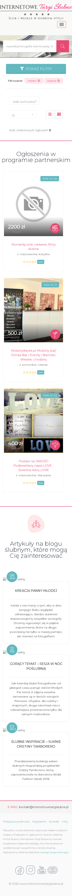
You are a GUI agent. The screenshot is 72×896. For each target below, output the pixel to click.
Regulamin (39, 821)
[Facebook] (20, 870)
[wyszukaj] (62, 46)
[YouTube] (42, 870)
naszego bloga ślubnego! (54, 852)
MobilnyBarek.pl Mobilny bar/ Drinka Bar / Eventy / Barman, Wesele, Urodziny (33, 355)
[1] (59, 114)
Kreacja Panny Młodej (36, 591)
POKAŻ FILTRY (38, 69)
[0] (50, 114)
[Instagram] (31, 870)
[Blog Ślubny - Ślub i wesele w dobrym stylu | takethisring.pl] (53, 870)
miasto (33, 80)
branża (52, 80)
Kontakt (54, 821)
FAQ (65, 821)
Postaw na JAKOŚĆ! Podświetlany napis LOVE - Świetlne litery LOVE (33, 465)
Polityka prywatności (16, 821)
